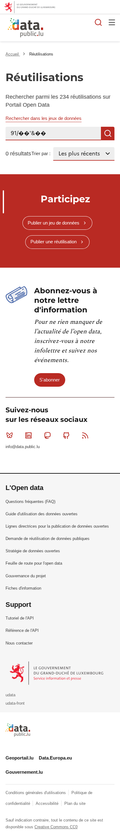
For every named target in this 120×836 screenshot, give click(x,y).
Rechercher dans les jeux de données (44, 118)
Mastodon (47, 435)
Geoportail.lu (20, 757)
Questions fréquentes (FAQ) (30, 501)
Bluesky (9, 435)
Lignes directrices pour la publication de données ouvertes (57, 526)
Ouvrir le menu (112, 22)
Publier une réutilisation (53, 241)
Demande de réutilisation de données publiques (48, 538)
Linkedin (28, 435)
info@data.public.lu (23, 446)
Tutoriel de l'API (20, 618)
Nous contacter (19, 643)
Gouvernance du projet (26, 576)
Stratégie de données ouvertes (33, 551)
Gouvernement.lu (24, 772)
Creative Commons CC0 (56, 827)
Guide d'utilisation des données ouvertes (42, 514)
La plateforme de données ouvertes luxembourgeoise (75, 28)
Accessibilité (48, 803)
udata (10, 695)
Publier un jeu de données (53, 222)
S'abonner (49, 379)
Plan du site (75, 803)
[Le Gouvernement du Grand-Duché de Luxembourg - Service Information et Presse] (57, 672)
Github (66, 435)
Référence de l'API (22, 630)
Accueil (13, 54)
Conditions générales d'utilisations (36, 792)
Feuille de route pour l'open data (34, 563)
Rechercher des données (98, 22)
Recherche (107, 133)
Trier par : (40, 153)
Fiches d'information (23, 588)
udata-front (15, 703)
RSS (85, 435)
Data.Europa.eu (55, 757)
